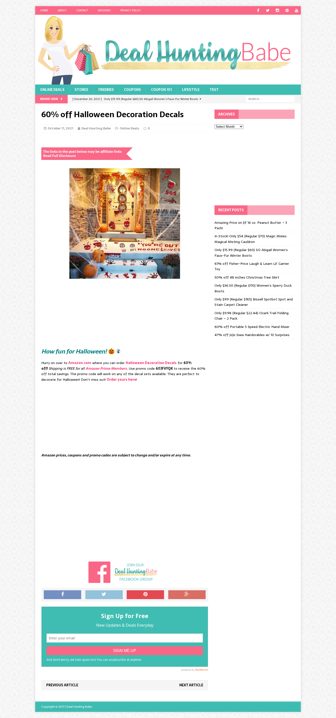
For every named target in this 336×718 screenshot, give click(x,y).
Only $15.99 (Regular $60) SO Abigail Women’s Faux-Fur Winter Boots (251, 252)
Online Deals (52, 89)
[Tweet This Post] (104, 594)
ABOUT (62, 10)
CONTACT (82, 10)
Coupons (132, 89)
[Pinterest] (287, 10)
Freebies (106, 89)
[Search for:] (270, 98)
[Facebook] (258, 10)
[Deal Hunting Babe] (168, 49)
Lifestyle (190, 89)
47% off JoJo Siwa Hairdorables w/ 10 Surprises (252, 335)
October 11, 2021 (60, 128)
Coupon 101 (161, 89)
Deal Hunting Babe (96, 128)
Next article (191, 685)
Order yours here (121, 379)
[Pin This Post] (145, 594)
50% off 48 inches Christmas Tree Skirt (246, 277)
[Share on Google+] (187, 594)
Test (214, 89)
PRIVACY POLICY (130, 10)
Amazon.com (79, 363)
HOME (44, 10)
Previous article (62, 685)
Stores (81, 89)
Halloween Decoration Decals (151, 363)
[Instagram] (277, 10)
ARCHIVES (104, 10)
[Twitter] (267, 10)
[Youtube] (296, 10)
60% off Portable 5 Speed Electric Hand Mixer (252, 326)
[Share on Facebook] (62, 594)
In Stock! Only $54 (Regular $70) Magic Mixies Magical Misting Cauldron (250, 238)
